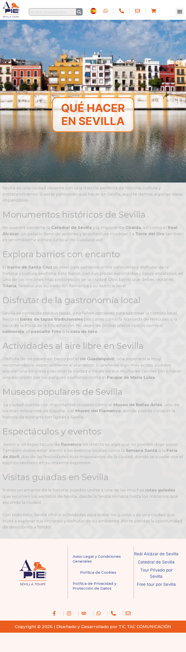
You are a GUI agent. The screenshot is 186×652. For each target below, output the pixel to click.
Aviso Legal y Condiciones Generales (97, 559)
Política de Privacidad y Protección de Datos (94, 586)
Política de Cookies (98, 572)
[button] (180, 12)
